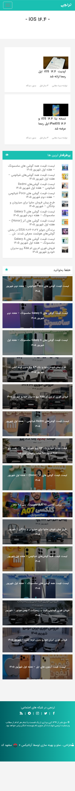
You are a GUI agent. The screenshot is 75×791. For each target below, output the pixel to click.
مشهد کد (6, 745)
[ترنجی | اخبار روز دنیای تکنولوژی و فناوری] (66, 5)
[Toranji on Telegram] (29, 713)
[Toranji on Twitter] (46, 713)
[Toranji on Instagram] (37, 713)
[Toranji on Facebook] (54, 713)
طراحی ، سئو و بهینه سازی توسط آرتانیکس (46, 745)
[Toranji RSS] (21, 713)
